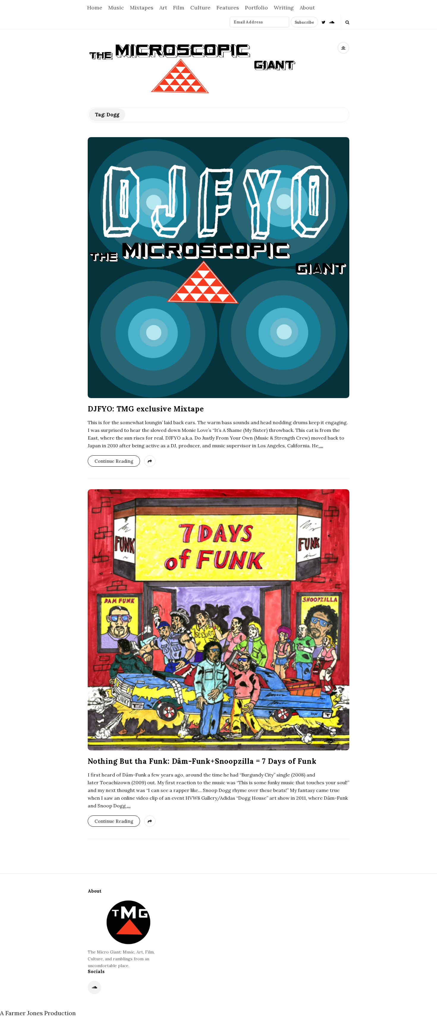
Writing (284, 7)
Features (227, 7)
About (307, 7)
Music (116, 7)
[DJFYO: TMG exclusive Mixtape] (218, 267)
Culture (200, 7)
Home (94, 7)
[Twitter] (324, 22)
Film (178, 7)
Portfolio (256, 7)
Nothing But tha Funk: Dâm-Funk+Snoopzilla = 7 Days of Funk (202, 761)
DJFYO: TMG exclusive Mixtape (146, 409)
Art (163, 7)
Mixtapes (141, 7)
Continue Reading (114, 461)
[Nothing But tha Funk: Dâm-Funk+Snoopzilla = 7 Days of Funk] (218, 619)
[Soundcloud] (331, 22)
